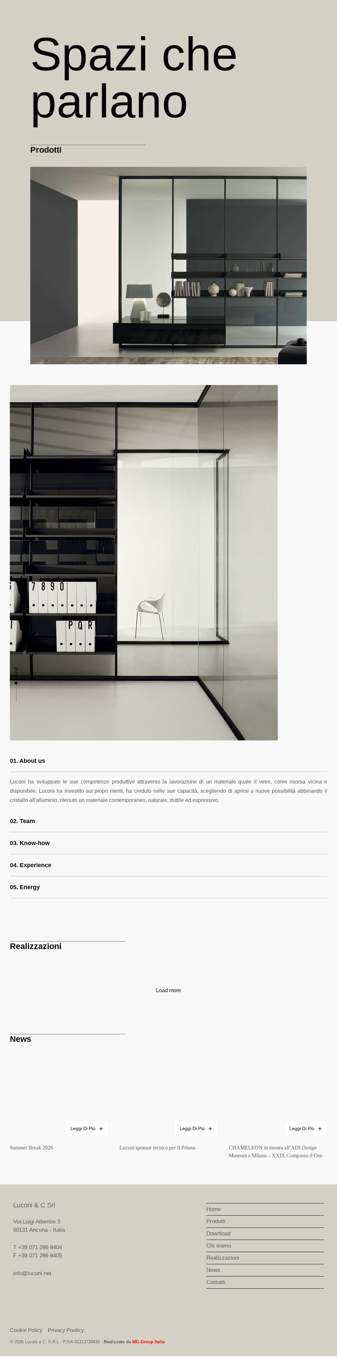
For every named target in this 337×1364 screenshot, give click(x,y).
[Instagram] (320, 1237)
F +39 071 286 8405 (37, 1255)
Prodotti (46, 149)
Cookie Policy (26, 1330)
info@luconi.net (32, 1273)
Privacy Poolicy (66, 1330)
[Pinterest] (320, 1271)
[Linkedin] (320, 1254)
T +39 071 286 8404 (37, 1247)
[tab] (168, 761)
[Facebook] (320, 1219)
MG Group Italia (148, 1341)
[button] (37, 265)
